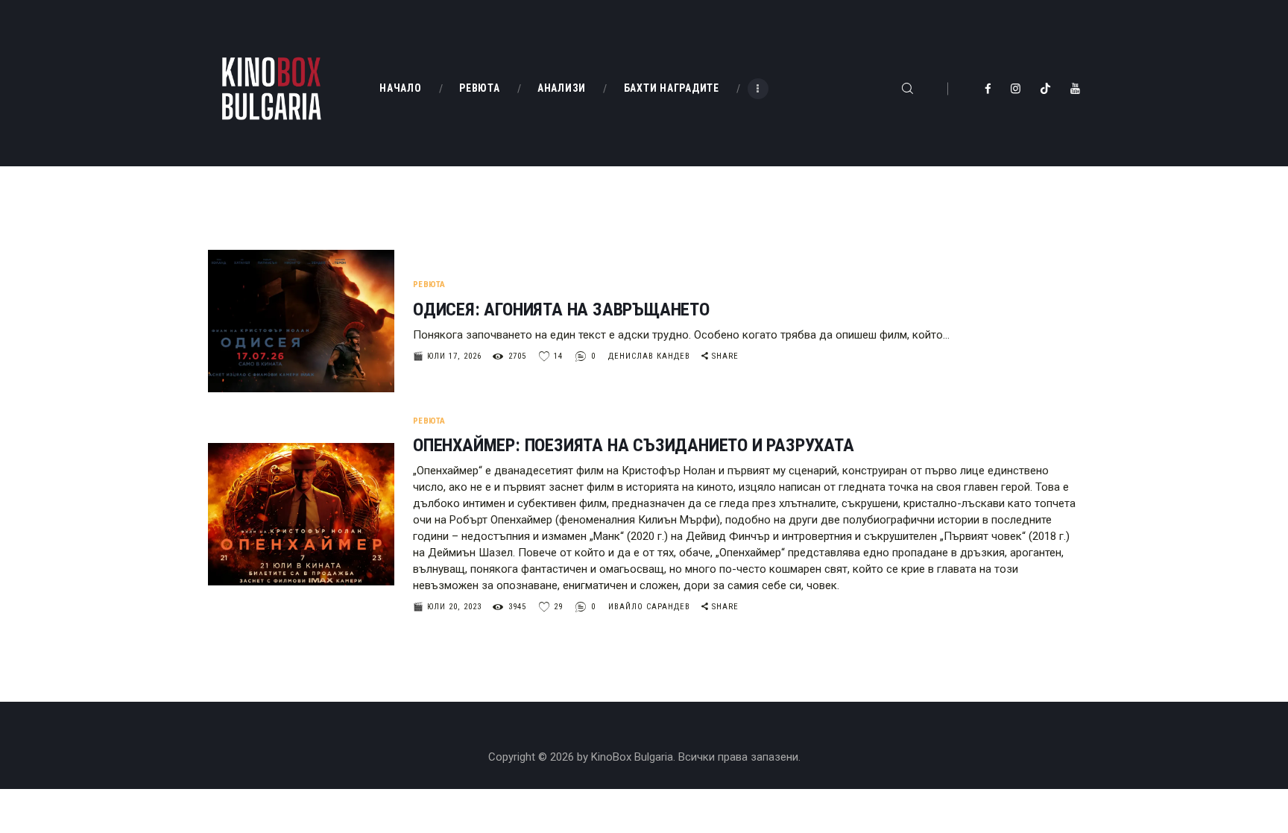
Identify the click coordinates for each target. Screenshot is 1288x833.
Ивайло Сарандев (650, 607)
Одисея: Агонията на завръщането (561, 310)
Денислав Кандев (650, 356)
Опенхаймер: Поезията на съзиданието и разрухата (633, 445)
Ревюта (429, 284)
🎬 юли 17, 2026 (447, 356)
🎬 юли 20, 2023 (447, 607)
